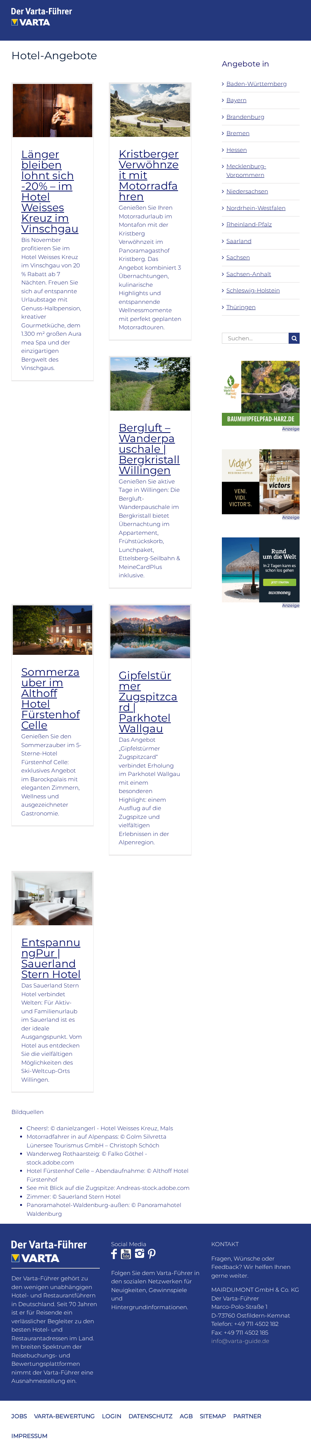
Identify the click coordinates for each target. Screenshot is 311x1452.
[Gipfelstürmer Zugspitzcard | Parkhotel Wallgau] (150, 632)
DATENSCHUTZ (151, 1416)
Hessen (236, 149)
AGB (186, 1416)
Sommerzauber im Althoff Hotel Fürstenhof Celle (50, 698)
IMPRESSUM (29, 1435)
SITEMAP (213, 1416)
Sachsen (238, 257)
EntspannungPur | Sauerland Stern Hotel (51, 958)
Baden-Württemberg (256, 83)
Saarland (238, 241)
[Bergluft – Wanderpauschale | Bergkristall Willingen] (150, 384)
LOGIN (111, 1416)
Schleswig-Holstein (253, 290)
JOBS (19, 1416)
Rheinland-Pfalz (249, 224)
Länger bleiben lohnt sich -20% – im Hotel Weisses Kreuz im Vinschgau (50, 191)
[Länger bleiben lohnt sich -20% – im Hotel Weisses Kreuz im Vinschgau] (52, 110)
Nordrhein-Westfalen (256, 208)
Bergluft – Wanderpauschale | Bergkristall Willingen (149, 449)
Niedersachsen (247, 191)
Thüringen (241, 307)
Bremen (238, 133)
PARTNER (247, 1416)
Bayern (236, 100)
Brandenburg (245, 116)
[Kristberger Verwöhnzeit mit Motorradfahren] (150, 110)
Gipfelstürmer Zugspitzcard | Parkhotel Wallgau (148, 702)
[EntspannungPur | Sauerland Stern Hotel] (52, 899)
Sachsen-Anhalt (248, 274)
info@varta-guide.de (240, 1341)
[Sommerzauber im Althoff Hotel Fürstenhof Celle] (52, 630)
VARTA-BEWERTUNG (64, 1416)
